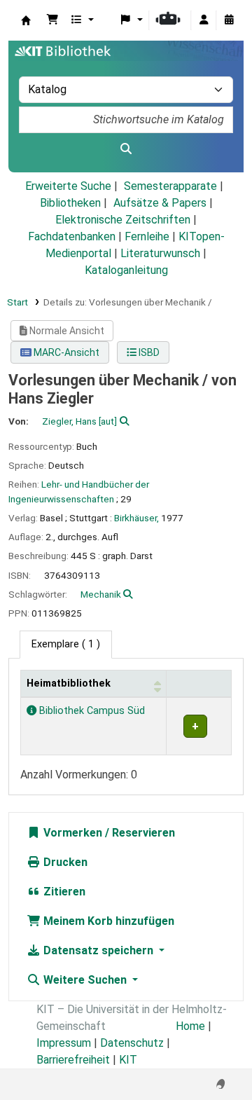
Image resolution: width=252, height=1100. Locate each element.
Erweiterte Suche (68, 186)
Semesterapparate (170, 186)
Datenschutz (132, 1043)
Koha (26, 20)
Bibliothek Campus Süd (90, 711)
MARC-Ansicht (65, 352)
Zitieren (63, 891)
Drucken (64, 862)
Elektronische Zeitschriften (122, 219)
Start (17, 302)
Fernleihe (147, 236)
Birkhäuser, (136, 517)
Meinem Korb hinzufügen (107, 921)
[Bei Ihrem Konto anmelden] (204, 20)
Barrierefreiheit (73, 1059)
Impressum (63, 1043)
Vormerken (71, 832)
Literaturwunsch (160, 253)
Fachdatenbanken (71, 236)
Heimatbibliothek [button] (69, 683)
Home (190, 1026)
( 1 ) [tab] (65, 644)
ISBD (148, 352)
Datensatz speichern (98, 950)
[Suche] (126, 149)
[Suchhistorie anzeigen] (229, 20)
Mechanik (100, 594)
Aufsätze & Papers (159, 202)
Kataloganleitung (126, 270)
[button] (52, 20)
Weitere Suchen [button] (85, 979)
